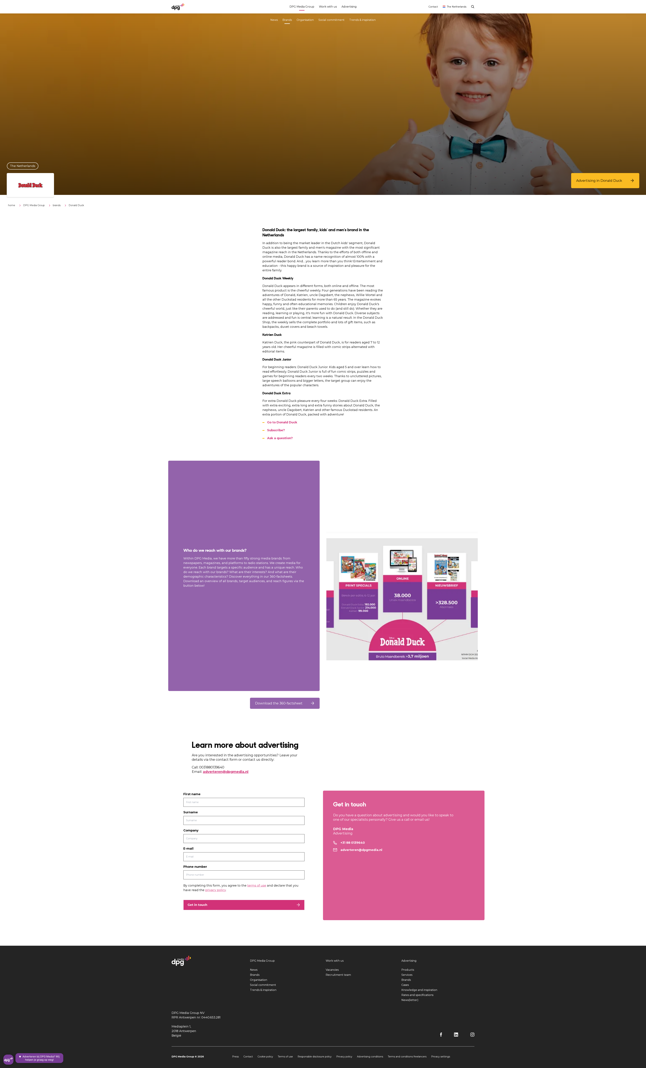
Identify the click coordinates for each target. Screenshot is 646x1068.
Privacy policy (344, 1056)
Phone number (195, 867)
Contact (433, 6)
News (274, 20)
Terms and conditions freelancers (407, 1056)
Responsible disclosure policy (315, 1056)
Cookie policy (265, 1056)
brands (57, 205)
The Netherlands (456, 6)
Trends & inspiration (362, 20)
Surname (190, 812)
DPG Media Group (302, 6)
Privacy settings (440, 1056)
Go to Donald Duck (282, 422)
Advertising (349, 6)
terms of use (256, 885)
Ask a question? (280, 438)
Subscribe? (276, 430)
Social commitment (331, 20)
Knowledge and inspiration (419, 990)
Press (235, 1056)
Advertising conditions (370, 1056)
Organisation (305, 20)
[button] (605, 180)
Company (191, 830)
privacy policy (215, 890)
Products (407, 969)
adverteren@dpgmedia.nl (225, 772)
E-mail (188, 848)
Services (406, 974)
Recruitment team (338, 974)
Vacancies (332, 969)
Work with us (328, 6)
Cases (405, 985)
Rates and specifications (417, 995)
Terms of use (285, 1056)
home (11, 205)
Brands (287, 20)
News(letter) (409, 1000)
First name (192, 794)
